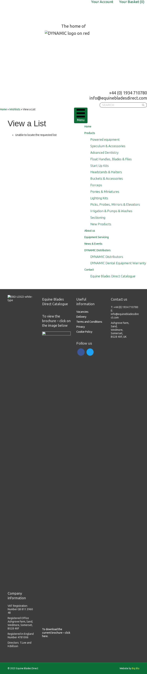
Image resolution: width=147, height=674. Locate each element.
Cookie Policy (84, 331)
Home (3, 109)
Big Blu (135, 668)
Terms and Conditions (89, 321)
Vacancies (82, 311)
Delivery (81, 316)
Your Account (102, 2)
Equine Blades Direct (30, 11)
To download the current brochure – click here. (56, 633)
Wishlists (14, 109)
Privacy (80, 326)
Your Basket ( (131, 2)
